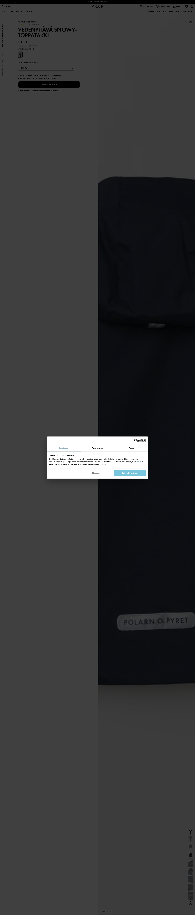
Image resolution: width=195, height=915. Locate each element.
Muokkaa (95, 473)
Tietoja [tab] (131, 448)
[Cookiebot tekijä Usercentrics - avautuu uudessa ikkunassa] (136, 440)
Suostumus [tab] (63, 448)
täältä (139, 462)
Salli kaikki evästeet (129, 473)
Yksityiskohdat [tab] (97, 448)
